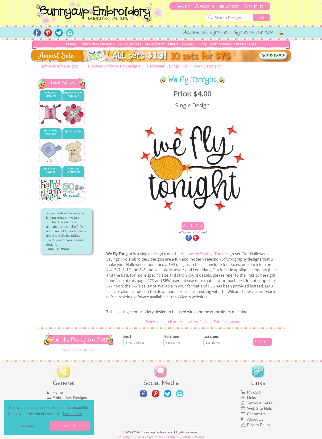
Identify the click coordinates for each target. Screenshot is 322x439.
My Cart (253, 392)
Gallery (188, 44)
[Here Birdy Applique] (51, 152)
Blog (202, 44)
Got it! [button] (70, 426)
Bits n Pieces (245, 44)
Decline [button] (28, 426)
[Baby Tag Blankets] (51, 114)
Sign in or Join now (253, 33)
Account (206, 6)
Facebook (189, 238)
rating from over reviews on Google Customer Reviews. (161, 437)
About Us (255, 419)
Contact (231, 6)
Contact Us (256, 414)
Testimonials (220, 44)
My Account (155, 44)
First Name (171, 336)
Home (71, 44)
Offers (173, 44)
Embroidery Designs (97, 44)
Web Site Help (259, 408)
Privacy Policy (258, 424)
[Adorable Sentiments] (73, 190)
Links (251, 397)
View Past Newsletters (78, 350)
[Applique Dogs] (73, 152)
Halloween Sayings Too (201, 253)
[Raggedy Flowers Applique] (73, 114)
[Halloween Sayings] (51, 190)
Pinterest (196, 238)
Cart (185, 6)
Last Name (211, 336)
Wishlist (255, 6)
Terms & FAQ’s (260, 403)
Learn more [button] (72, 414)
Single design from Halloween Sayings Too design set (192, 321)
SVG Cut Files (129, 44)
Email (127, 336)
